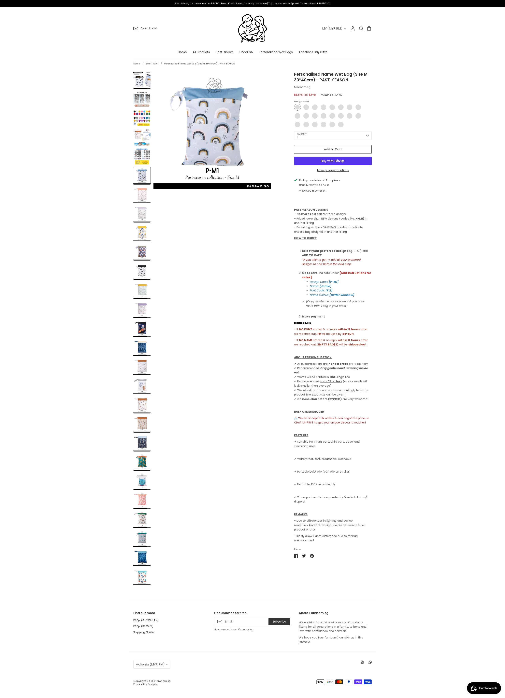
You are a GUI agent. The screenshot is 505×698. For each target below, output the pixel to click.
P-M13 (332, 116)
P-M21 (332, 124)
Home (182, 52)
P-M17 (297, 124)
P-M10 (306, 116)
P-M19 (314, 124)
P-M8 (358, 107)
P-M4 (323, 107)
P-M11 (314, 116)
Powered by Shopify (145, 684)
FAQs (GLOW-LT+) (146, 620)
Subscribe (279, 622)
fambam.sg (302, 87)
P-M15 (349, 116)
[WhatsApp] (370, 662)
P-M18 (306, 124)
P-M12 (323, 116)
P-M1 (297, 107)
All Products (201, 52)
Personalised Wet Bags (276, 52)
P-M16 (358, 116)
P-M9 (297, 116)
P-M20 (323, 124)
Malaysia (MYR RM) (150, 664)
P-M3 (314, 107)
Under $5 (246, 52)
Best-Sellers (225, 52)
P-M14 (341, 116)
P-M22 (341, 124)
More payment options (333, 170)
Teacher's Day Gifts (313, 52)
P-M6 (341, 107)
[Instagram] (362, 662)
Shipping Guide (143, 632)
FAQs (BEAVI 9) (143, 626)
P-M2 (306, 107)
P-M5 (332, 107)
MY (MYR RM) (332, 28)
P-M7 (349, 107)
